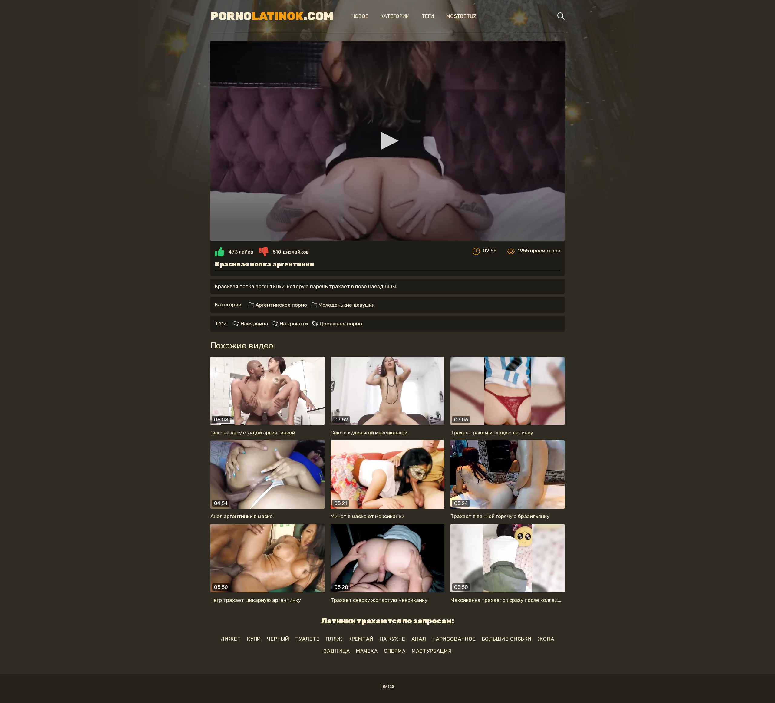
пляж (334, 639)
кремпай (361, 639)
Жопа (546, 639)
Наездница (253, 324)
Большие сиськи (507, 639)
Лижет (231, 639)
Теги (428, 16)
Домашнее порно (340, 324)
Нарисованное (454, 639)
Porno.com (271, 16)
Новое (359, 16)
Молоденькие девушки (346, 305)
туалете (307, 639)
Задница (336, 651)
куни (254, 639)
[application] (387, 141)
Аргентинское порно (280, 305)
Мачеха (367, 651)
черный (278, 639)
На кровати (293, 324)
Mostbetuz (461, 16)
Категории (395, 16)
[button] (387, 140)
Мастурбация (432, 651)
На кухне (392, 639)
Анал (418, 639)
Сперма (394, 651)
